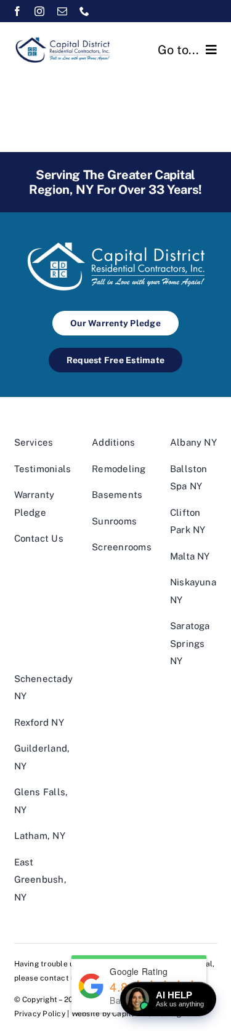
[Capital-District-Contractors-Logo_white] (115, 241)
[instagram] (39, 11)
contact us (59, 978)
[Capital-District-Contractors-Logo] (62, 39)
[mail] (62, 11)
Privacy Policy (39, 1013)
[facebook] (17, 11)
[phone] (84, 11)
